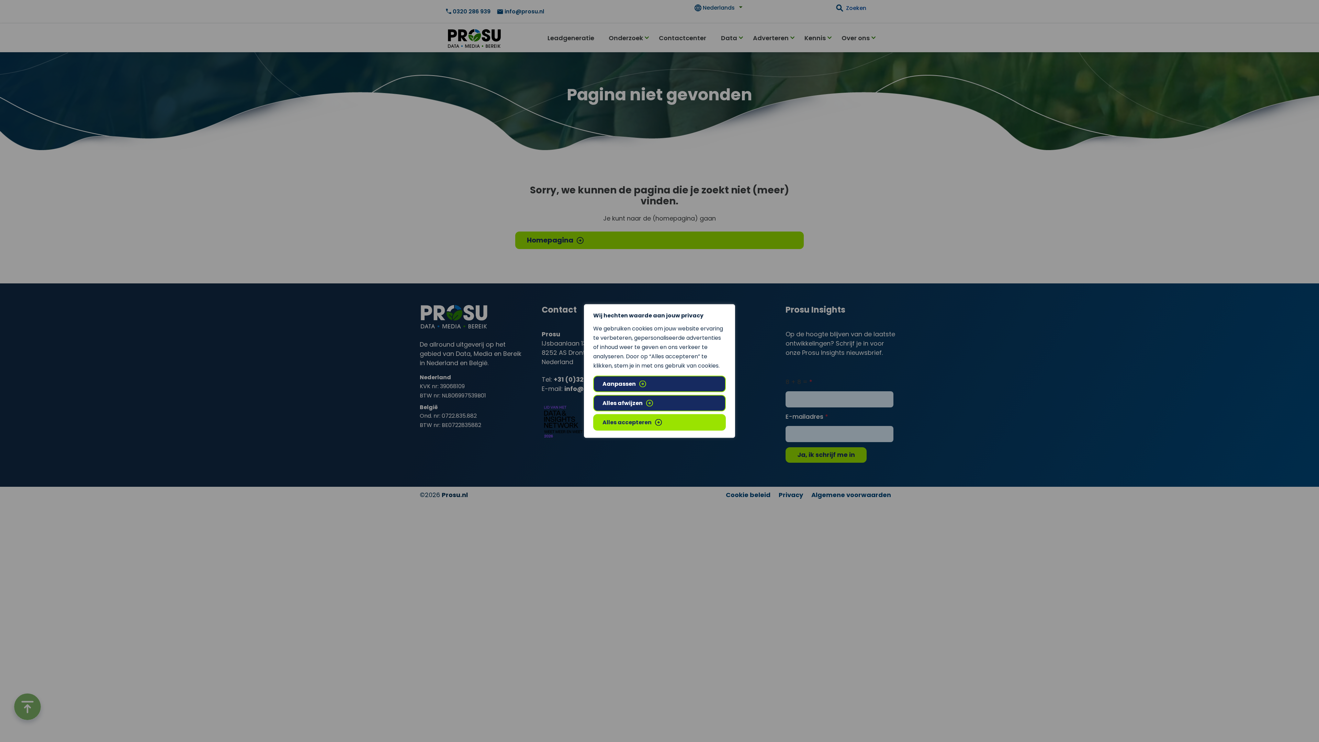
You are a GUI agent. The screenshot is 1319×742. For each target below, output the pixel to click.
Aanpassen (619, 384)
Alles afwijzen (622, 403)
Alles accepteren (627, 422)
